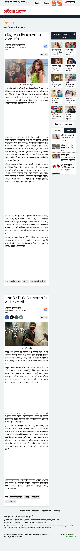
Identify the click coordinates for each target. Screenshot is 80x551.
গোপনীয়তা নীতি (46, 511)
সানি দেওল (35, 497)
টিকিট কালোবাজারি (16, 497)
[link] (54, 3)
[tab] (57, 130)
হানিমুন (25, 281)
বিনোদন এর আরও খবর (63, 124)
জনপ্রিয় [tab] (70, 130)
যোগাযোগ (57, 511)
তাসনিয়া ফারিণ (15, 281)
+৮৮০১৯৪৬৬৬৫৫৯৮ (16, 522)
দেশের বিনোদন (8, 27)
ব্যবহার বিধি (35, 511)
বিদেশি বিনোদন (20, 27)
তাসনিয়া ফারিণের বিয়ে (38, 281)
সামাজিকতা (71, 2)
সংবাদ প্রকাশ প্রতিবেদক (15, 45)
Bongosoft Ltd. (71, 537)
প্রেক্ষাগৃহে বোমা (10, 501)
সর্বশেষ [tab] (57, 130)
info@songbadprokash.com (37, 522)
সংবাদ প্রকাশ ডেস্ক (13, 308)
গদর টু (27, 497)
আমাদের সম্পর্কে (25, 511)
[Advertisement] (26, 120)
